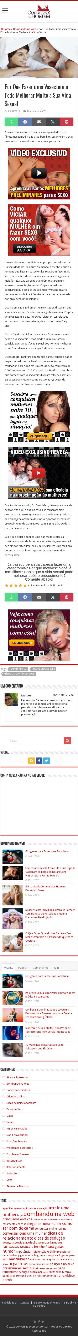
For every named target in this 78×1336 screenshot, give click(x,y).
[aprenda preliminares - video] (39, 173)
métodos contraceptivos (19, 673)
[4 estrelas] (20, 585)
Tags (56, 967)
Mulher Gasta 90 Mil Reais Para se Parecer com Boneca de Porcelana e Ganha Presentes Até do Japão (50, 913)
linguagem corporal (46, 1255)
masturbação (19, 1259)
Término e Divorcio (17, 1186)
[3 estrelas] (16, 585)
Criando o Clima (16, 1096)
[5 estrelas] (25, 585)
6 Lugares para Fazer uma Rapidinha (47, 851)
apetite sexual (18, 669)
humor (8, 1251)
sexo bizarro (63, 1272)
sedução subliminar (30, 1272)
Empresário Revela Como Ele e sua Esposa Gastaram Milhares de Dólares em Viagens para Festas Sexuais (50, 872)
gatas (59, 1247)
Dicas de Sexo (14, 1109)
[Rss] (31, 760)
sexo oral (8, 1276)
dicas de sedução (49, 1238)
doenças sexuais (12, 1242)
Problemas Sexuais (17, 1154)
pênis (62, 1268)
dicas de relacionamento (32, 1236)
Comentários (40, 967)
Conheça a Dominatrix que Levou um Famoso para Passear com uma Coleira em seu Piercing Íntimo (48, 1013)
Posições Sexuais (16, 1141)
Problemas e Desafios (19, 1147)
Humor (10, 1122)
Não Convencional (17, 1135)
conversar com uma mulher (24, 1233)
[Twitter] (46, 760)
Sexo (9, 1179)
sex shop (21, 1275)
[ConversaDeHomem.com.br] (39, 11)
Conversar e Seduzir (18, 1090)
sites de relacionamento (41, 1275)
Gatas (9, 1115)
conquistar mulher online (50, 1228)
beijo (20, 1215)
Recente (8, 967)
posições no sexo (62, 1264)
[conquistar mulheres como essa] (39, 634)
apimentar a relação (35, 1208)
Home (7, 29)
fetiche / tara (44, 1247)
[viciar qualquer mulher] (39, 229)
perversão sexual (39, 1264)
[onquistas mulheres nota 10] (39, 416)
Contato (25, 1302)
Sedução (11, 1173)
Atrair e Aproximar (17, 1077)
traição (61, 1276)
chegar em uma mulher (44, 1224)
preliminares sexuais (18, 1268)
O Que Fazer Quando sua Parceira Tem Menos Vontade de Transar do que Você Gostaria (49, 937)
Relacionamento (16, 1167)
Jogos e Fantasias (16, 1128)
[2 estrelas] (11, 585)
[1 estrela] (7, 585)
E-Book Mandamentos (46, 1302)
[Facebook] (39, 760)
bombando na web (43, 669)
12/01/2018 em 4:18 (63, 695)
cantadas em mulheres (46, 1219)
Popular (23, 967)
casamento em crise (14, 1224)
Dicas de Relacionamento (21, 1102)
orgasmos (18, 1263)
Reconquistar (14, 1160)
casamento (65, 1219)
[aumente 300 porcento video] (39, 472)
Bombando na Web (24, 29)
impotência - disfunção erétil (35, 1251)
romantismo (10, 1272)
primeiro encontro (46, 1268)
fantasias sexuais (17, 1246)
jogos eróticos (25, 1255)
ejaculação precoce (36, 1242)
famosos (56, 1242)
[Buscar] (67, 740)
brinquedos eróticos (17, 1219)
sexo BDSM (49, 1272)
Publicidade (9, 1302)
